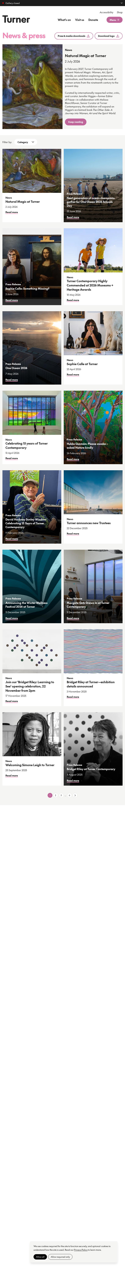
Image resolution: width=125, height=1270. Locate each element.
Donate (93, 20)
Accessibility (106, 12)
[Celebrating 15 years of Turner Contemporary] (31, 413)
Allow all (40, 1256)
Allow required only (60, 1256)
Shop (120, 12)
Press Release (74, 193)
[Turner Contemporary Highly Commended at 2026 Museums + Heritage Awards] (93, 250)
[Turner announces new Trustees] (93, 492)
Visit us (79, 20)
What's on (64, 20)
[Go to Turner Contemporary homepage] (16, 19)
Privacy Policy (81, 1249)
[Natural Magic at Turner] (32, 86)
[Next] (75, 795)
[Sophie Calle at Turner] (93, 333)
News (68, 50)
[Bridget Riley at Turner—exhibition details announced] (93, 651)
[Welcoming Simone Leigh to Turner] (31, 734)
